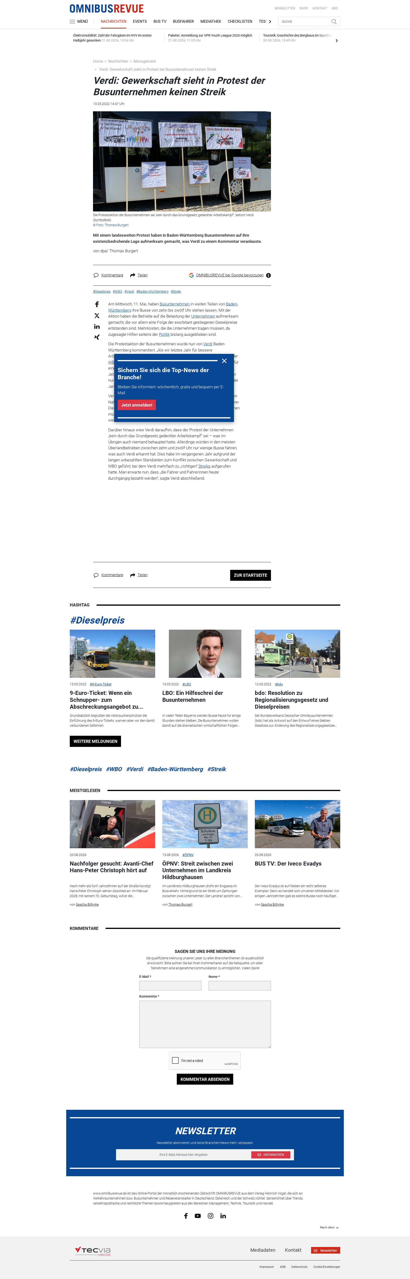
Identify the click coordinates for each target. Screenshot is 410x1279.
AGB (282, 1267)
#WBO (114, 769)
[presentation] (336, 40)
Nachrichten (113, 21)
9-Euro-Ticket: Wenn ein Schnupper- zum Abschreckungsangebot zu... (106, 700)
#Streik (216, 769)
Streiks (204, 466)
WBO (112, 362)
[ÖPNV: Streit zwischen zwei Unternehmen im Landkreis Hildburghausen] (205, 824)
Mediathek (210, 21)
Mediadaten (262, 1250)
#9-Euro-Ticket (101, 684)
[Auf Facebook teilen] (97, 304)
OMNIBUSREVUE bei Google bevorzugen (230, 275)
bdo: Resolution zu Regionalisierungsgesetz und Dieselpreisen (291, 700)
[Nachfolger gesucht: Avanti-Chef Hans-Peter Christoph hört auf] (112, 824)
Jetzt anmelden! (136, 405)
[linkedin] (223, 1215)
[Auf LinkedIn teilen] (97, 326)
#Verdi (134, 769)
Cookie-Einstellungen (326, 1267)
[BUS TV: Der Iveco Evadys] (297, 824)
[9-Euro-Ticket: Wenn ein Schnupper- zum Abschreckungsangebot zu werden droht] (112, 654)
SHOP (303, 8)
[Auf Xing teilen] (97, 337)
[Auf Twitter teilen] (96, 315)
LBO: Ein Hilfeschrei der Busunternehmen (192, 696)
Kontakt (293, 1250)
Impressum (267, 1267)
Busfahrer (183, 21)
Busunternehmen (175, 304)
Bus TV (160, 21)
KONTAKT (319, 8)
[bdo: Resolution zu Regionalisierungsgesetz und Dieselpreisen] (297, 654)
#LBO (186, 684)
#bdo (279, 684)
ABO (334, 8)
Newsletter (285, 8)
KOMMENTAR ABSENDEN (205, 1079)
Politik (164, 334)
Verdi (207, 344)
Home (98, 61)
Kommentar (148, 996)
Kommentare (112, 275)
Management (145, 61)
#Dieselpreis (97, 620)
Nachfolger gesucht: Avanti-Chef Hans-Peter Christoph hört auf (112, 867)
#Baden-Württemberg (175, 769)
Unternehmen (203, 316)
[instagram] (210, 1216)
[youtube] (198, 1215)
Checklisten (240, 21)
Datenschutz (299, 1267)
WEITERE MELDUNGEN (95, 741)
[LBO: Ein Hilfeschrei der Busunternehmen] (205, 654)
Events (140, 21)
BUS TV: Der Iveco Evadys (288, 863)
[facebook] (186, 1216)
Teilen (143, 275)
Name (213, 977)
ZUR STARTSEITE (250, 575)
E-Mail (144, 977)
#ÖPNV (188, 855)
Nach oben (327, 1227)
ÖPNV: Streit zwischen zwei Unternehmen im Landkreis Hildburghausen (197, 870)
